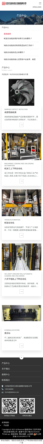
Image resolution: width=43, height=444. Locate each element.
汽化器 (6, 425)
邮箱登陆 (14, 434)
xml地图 (30, 434)
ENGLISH (37, 7)
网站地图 (22, 434)
